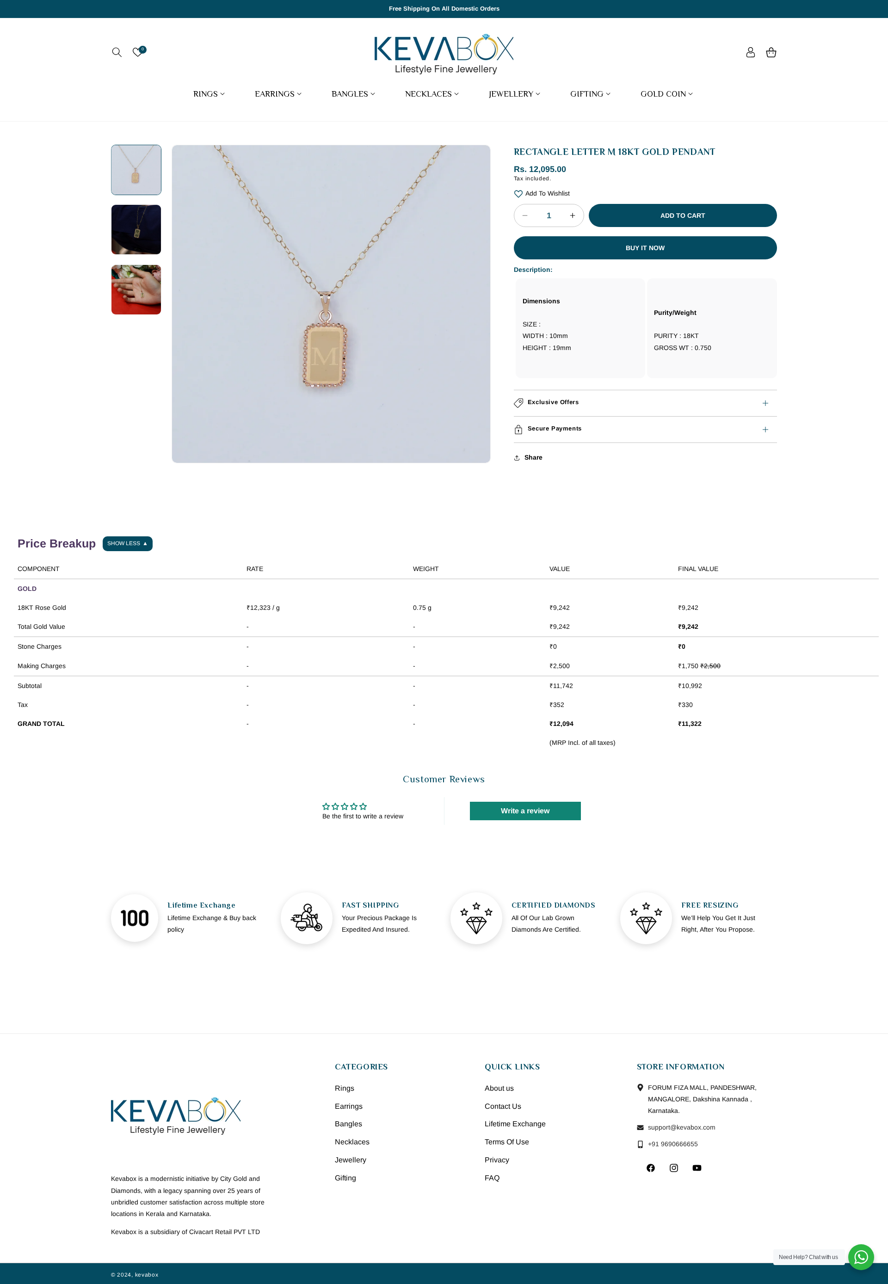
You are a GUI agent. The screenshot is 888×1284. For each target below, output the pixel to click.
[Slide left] (185, 272)
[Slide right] (477, 272)
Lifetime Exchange (515, 1124)
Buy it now (645, 248)
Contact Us (503, 1106)
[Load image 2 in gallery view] (136, 229)
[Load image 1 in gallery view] (136, 170)
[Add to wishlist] (518, 193)
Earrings (349, 1106)
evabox (148, 1275)
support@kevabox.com (680, 1126)
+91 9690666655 (672, 1143)
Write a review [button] (525, 811)
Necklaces (352, 1141)
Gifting (345, 1177)
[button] (117, 52)
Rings (344, 1088)
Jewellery (350, 1159)
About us (499, 1088)
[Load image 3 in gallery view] (136, 289)
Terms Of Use (507, 1141)
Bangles (348, 1124)
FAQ (492, 1177)
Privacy (497, 1159)
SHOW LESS (127, 543)
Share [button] (533, 457)
